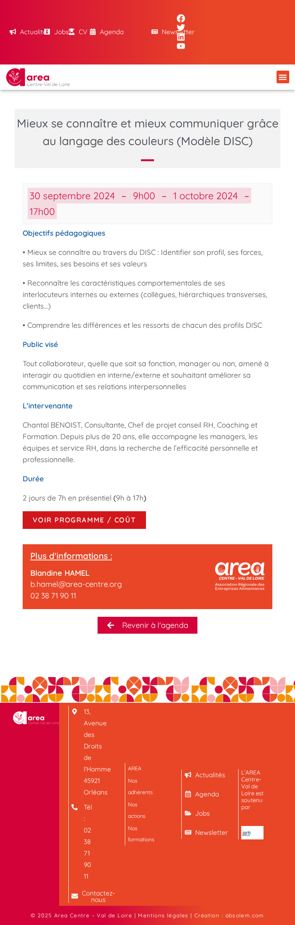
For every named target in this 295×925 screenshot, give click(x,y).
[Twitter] (181, 27)
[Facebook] (181, 18)
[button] (283, 77)
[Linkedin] (181, 37)
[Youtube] (181, 46)
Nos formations (139, 834)
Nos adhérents (139, 786)
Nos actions (137, 810)
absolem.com (244, 915)
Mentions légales (163, 915)
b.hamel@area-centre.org (76, 584)
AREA (134, 768)
